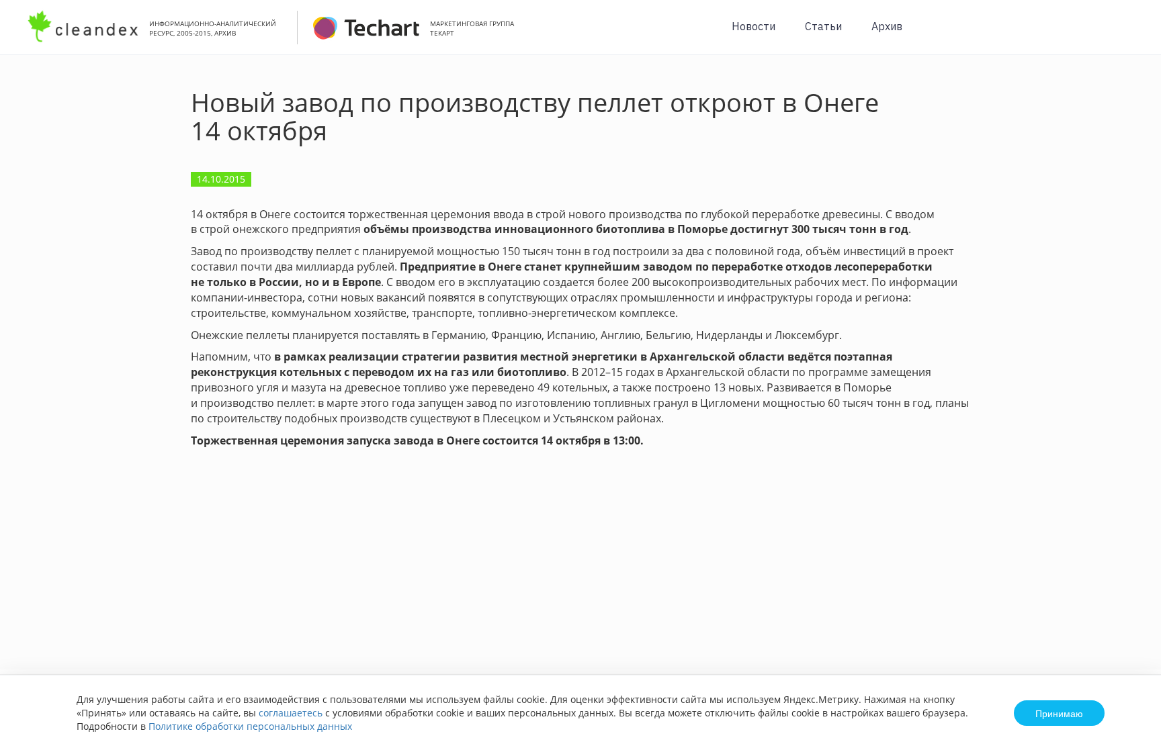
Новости (753, 26)
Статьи (823, 26)
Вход (1130, 34)
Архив (886, 26)
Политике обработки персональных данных (250, 726)
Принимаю (1059, 713)
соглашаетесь (290, 712)
